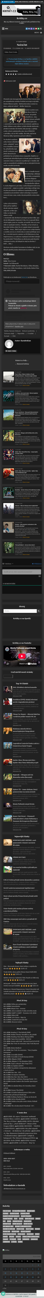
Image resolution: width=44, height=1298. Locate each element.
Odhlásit (12, 1153)
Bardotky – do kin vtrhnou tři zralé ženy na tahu (27, 489)
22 (33, 1277)
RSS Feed (7, 1161)
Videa (19, 1239)
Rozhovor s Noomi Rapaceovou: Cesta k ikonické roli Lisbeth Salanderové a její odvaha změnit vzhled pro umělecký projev (21, 991)
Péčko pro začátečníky (18, 1004)
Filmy (15, 1219)
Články (20, 1242)
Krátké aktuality (17, 1224)
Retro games (21, 1234)
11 (10, 1273)
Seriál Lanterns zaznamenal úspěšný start (19, 888)
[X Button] (27, 29)
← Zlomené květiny (22, 364)
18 (11, 1277)
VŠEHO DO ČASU (19, 857)
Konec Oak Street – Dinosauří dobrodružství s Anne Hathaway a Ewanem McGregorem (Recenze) (25, 818)
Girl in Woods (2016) (18, 1099)
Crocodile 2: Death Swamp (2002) (22, 1057)
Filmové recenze (22, 41)
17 (5, 1277)
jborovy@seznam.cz (18, 1188)
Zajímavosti (26, 1239)
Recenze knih (15, 1231)
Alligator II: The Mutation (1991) (21, 1061)
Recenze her (6, 1231)
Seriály (37, 1234)
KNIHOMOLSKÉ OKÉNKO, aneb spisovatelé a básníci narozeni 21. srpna (24, 932)
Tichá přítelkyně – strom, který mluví (25, 545)
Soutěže (5, 1237)
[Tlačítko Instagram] (34, 29)
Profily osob (20, 1229)
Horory (38, 1219)
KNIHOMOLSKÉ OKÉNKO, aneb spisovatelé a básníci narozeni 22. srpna (24, 842)
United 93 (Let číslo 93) (19, 1020)
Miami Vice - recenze (18, 1008)
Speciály (11, 1237)
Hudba (9, 1221)
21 (27, 1277)
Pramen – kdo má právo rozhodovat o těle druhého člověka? (26, 525)
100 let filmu (7, 1211)
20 (22, 1277)
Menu (6, 29)
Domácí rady (30, 1211)
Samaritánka (15, 1006)
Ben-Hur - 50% (16, 1072)
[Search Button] (41, 29)
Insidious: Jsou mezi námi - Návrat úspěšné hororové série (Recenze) (26, 394)
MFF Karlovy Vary (8, 1226)
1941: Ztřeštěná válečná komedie (25, 687)
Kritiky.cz (22, 18)
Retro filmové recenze (9, 1234)
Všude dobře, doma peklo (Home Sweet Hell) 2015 (20, 972)
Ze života (14, 1242)
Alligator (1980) (16, 1059)
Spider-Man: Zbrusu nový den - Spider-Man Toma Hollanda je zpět (26, 471)
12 (16, 1273)
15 (32, 1273)
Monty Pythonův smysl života (23, 804)
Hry (4, 1221)
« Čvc (4, 1288)
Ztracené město (17, 1022)
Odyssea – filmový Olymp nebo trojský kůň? (26, 505)
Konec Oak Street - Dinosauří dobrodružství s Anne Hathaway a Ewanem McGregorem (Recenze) (26, 414)
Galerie (21, 1219)
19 (16, 1277)
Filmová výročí (25, 1213)
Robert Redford (16, 1048)
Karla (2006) (15, 1140)
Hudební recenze (17, 1221)
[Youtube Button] (36, 29)
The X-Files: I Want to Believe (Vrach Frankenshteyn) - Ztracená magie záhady (26, 375)
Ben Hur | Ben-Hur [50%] (19, 1077)
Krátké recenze (28, 1224)
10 (5, 1273)
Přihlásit (6, 1153)
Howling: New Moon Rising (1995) (22, 1037)
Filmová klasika (14, 1213)
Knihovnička (27, 1221)
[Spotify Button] (38, 29)
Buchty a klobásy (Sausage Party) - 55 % (24, 1079)
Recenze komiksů (25, 1231)
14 (27, 1273)
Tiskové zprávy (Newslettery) (31, 1237)
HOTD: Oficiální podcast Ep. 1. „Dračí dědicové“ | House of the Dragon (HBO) (21, 1123)
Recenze (37, 1229)
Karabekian (8, 48)
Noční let (22, 45)
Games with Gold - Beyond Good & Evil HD (25, 1041)
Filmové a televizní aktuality (11, 1216)
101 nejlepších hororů (18, 1211)
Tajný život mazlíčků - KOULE (21, 1039)
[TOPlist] (6, 1250)
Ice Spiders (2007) (17, 1066)
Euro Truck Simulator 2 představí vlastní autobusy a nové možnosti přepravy (25, 947)
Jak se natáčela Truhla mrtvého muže (24, 1011)
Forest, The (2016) (17, 1090)
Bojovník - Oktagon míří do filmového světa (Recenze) (26, 433)
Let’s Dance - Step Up (19, 1017)
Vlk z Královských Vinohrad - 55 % (22, 1106)
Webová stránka (11, 351)
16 (38, 1273)
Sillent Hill (14, 1015)
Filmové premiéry (26, 1216)
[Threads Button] (31, 29)
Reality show (29, 1229)
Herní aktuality (29, 1219)
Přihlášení (37, 564)
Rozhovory (30, 1234)
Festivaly (5, 1213)
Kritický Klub (7, 1224)
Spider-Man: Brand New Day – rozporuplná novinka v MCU (26, 452)
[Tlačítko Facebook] (29, 29)
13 (22, 1273)
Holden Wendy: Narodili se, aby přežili (24, 1034)
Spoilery (18, 1237)
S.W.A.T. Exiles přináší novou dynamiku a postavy (21, 880)
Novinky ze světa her (9, 1229)
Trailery (5, 1239)
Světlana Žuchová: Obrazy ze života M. (24, 1097)
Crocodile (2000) (17, 1055)
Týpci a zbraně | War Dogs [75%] (21, 1063)
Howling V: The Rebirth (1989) (21, 1032)
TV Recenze (13, 1239)
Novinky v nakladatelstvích (23, 1226)
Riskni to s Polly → (22, 360)
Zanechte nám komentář (33, 48)
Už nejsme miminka (18, 1075)
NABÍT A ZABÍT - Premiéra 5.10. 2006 (23, 1013)
